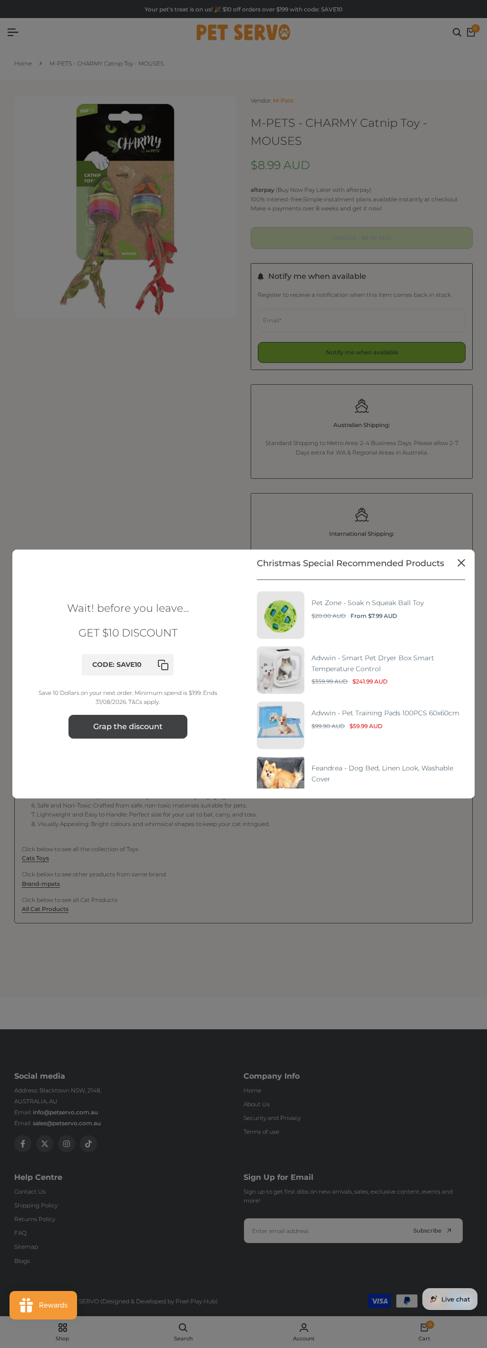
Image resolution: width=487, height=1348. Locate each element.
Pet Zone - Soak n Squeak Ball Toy (368, 602)
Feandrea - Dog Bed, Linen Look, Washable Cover (382, 773)
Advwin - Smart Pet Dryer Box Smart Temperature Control (373, 663)
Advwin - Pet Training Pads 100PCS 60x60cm (385, 713)
